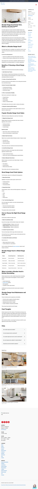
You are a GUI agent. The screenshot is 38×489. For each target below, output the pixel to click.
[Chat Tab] (19, 244)
